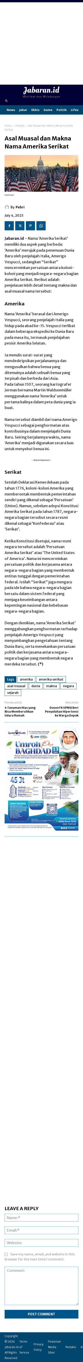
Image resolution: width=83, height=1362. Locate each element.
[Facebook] (9, 225)
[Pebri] (8, 207)
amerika (26, 679)
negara (68, 686)
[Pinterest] (30, 225)
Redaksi (70, 1347)
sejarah (13, 693)
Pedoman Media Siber (54, 1347)
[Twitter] (19, 225)
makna (51, 686)
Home (8, 125)
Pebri (20, 207)
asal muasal (16, 686)
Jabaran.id (14, 238)
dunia (35, 686)
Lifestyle (20, 125)
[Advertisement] (41, 43)
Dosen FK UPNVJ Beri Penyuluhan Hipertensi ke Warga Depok (61, 711)
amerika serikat (51, 679)
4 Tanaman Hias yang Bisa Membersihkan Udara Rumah (20, 711)
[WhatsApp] (41, 225)
